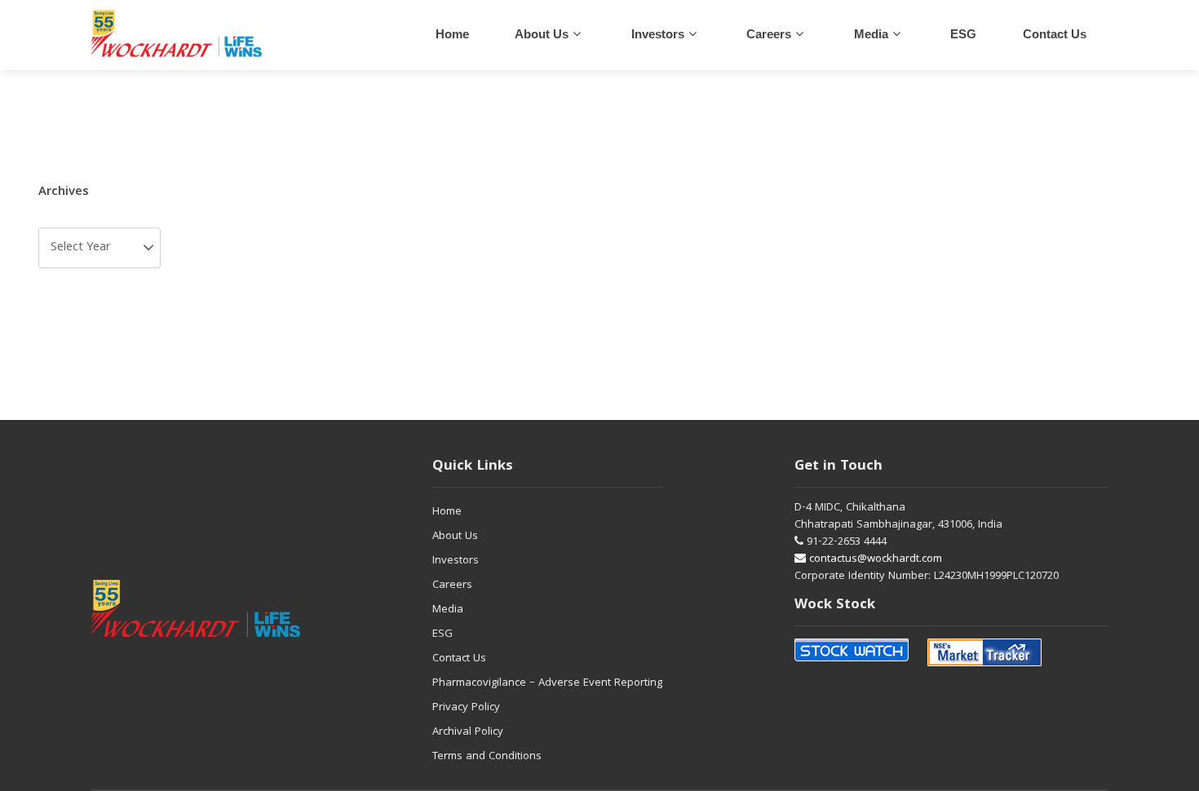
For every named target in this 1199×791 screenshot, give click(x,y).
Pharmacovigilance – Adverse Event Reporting (547, 683)
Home (452, 34)
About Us (542, 34)
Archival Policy (467, 732)
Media (871, 34)
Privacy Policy (466, 708)
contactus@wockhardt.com (874, 559)
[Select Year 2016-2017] (99, 248)
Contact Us (459, 659)
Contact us (1054, 34)
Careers (452, 585)
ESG (963, 34)
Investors (657, 34)
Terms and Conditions (487, 757)
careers (768, 34)
